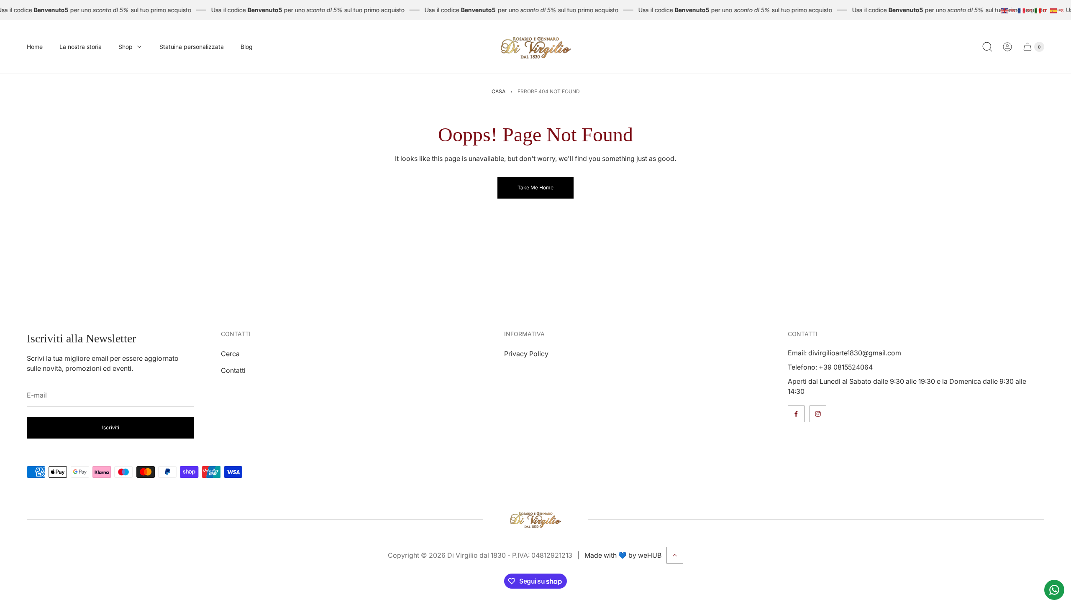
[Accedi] (1007, 47)
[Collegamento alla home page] (535, 519)
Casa (498, 91)
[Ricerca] (987, 47)
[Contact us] (1054, 590)
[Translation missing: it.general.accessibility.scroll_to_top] (674, 555)
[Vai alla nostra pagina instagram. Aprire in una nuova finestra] (818, 414)
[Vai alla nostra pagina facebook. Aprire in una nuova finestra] (796, 414)
